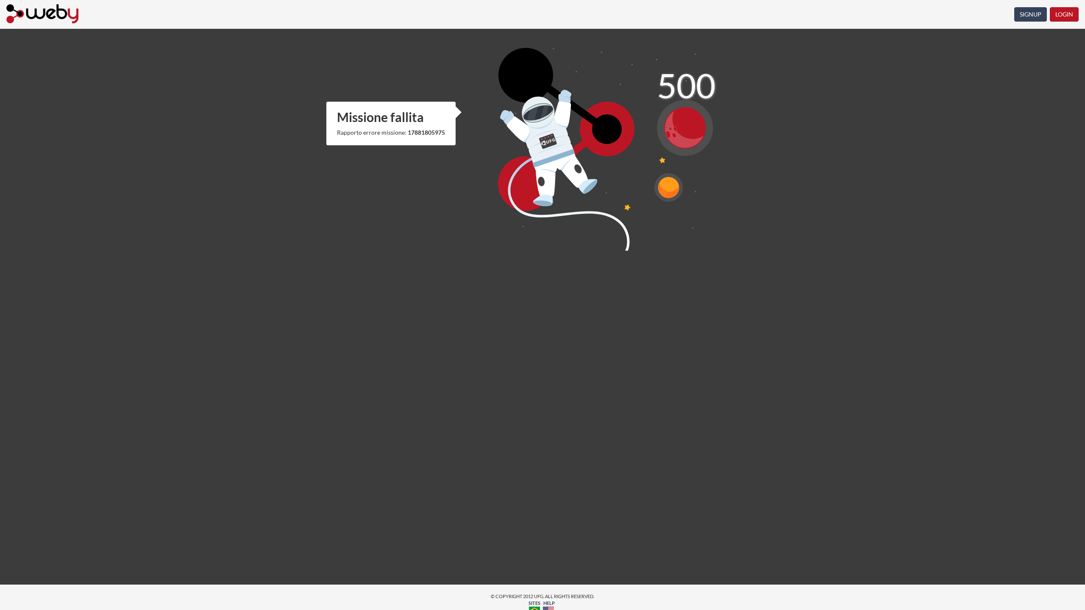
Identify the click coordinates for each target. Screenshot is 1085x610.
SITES (534, 603)
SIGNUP (1030, 14)
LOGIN (1064, 14)
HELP (549, 603)
